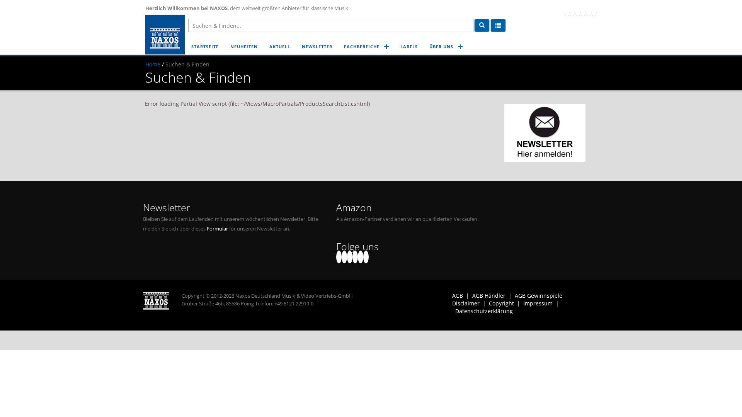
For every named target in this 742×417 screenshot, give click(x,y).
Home (152, 64)
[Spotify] (594, 9)
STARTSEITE (205, 46)
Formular (217, 228)
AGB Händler (488, 295)
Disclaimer (466, 303)
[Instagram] (588, 9)
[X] (572, 9)
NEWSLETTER (317, 46)
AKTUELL (279, 46)
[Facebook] (567, 9)
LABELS (409, 46)
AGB (457, 295)
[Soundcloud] (583, 9)
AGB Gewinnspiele (538, 295)
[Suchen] (482, 25)
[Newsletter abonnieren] (545, 133)
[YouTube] (577, 9)
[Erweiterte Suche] (498, 25)
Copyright (501, 303)
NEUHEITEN (244, 46)
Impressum (538, 303)
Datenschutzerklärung (484, 311)
